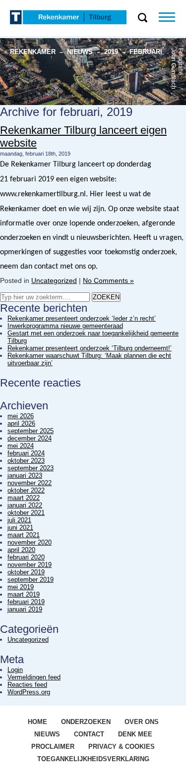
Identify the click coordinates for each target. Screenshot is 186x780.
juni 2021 (20, 527)
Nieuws (47, 734)
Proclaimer (52, 746)
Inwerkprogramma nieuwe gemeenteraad (65, 326)
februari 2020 (26, 557)
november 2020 (29, 542)
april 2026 (21, 423)
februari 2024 (26, 453)
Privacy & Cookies (121, 746)
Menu (172, 17)
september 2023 (30, 468)
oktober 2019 (26, 572)
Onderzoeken (86, 721)
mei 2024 (20, 445)
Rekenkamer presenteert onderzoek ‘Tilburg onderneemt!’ (89, 348)
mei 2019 (20, 587)
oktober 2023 (26, 460)
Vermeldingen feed (34, 677)
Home (37, 721)
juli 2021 (19, 520)
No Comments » (108, 280)
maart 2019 (23, 594)
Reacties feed (27, 684)
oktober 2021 (26, 512)
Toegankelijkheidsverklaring (93, 759)
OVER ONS (141, 721)
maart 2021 (23, 535)
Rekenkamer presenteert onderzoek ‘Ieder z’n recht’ (81, 318)
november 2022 (29, 483)
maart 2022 (23, 497)
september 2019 (30, 579)
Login (15, 669)
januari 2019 (24, 609)
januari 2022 (24, 505)
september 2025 (30, 431)
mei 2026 (20, 416)
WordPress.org (28, 692)
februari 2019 (26, 602)
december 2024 (29, 438)
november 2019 (29, 564)
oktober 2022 (26, 490)
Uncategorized (54, 280)
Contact (89, 734)
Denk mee (135, 734)
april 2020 (21, 550)
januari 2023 (24, 475)
